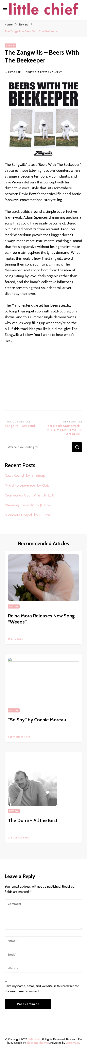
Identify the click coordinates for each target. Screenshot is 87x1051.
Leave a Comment (51, 72)
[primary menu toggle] (5, 9)
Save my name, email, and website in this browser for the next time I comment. (42, 988)
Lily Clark (14, 72)
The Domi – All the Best (32, 820)
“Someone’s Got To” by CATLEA (29, 495)
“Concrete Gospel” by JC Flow (27, 515)
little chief (34, 1039)
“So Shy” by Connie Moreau (37, 720)
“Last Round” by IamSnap (25, 475)
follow (28, 334)
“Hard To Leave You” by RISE (27, 485)
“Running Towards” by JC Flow (28, 505)
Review (10, 45)
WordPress (72, 1043)
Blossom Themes (38, 1043)
